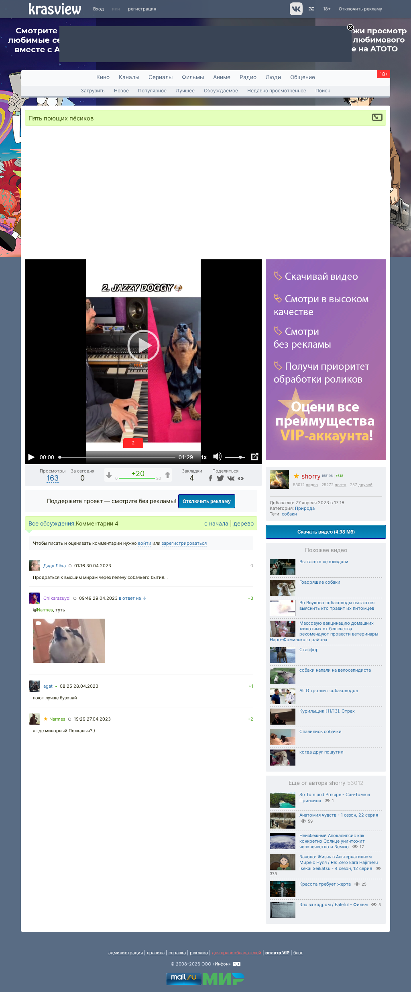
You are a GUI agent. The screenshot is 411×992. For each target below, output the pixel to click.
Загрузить (93, 91)
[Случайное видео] (311, 9)
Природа (305, 508)
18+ (327, 9)
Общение (302, 77)
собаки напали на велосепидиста (335, 670)
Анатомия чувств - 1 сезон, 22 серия (338, 815)
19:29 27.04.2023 (92, 719)
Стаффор (309, 649)
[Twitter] (220, 478)
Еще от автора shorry (326, 783)
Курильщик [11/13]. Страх (327, 711)
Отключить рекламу (360, 9)
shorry (307, 476)
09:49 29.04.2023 (98, 598)
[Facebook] (210, 478)
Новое (121, 91)
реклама (199, 952)
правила (156, 952)
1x (204, 456)
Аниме (221, 77)
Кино (103, 77)
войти (144, 543)
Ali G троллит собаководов (328, 690)
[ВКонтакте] (230, 478)
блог (298, 952)
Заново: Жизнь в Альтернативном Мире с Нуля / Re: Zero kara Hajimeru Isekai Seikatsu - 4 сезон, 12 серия (338, 862)
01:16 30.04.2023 (92, 565)
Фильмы (193, 77)
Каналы (129, 77)
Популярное (152, 91)
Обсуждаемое (221, 91)
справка (177, 952)
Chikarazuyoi (57, 598)
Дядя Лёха (54, 565)
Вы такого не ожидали (323, 561)
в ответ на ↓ (132, 598)
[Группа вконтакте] (296, 13)
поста (340, 484)
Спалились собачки (320, 731)
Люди (273, 77)
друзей (365, 484)
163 (53, 478)
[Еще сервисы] (240, 478)
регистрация (142, 9)
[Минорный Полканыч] (69, 641)
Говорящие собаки (319, 582)
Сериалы (161, 77)
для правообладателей (236, 952)
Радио (248, 77)
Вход (98, 9)
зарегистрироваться (184, 543)
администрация (125, 952)
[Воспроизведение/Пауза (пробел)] (31, 457)
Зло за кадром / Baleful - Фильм (333, 904)
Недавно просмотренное (276, 91)
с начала (216, 523)
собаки (289, 514)
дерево (244, 523)
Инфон (221, 964)
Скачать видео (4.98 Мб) (326, 531)
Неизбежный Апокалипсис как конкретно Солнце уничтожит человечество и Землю (332, 841)
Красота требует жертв (325, 884)
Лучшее (185, 91)
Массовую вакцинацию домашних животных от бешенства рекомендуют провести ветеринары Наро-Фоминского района (324, 631)
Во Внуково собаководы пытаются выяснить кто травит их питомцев (336, 605)
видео (312, 484)
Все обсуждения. (52, 523)
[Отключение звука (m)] (217, 457)
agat (48, 686)
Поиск (322, 91)
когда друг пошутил (321, 752)
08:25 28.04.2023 (79, 686)
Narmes (45, 610)
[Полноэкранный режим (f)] (254, 457)
